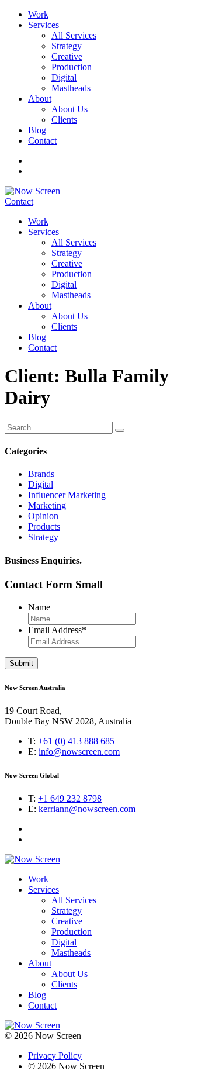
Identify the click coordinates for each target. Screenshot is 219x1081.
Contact (42, 141)
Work (38, 14)
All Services (73, 35)
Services (43, 25)
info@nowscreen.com (79, 752)
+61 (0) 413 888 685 (76, 741)
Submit (21, 663)
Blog (37, 130)
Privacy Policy (55, 1056)
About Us (69, 109)
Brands (41, 474)
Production (71, 67)
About (39, 98)
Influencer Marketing (67, 495)
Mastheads (71, 88)
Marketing (47, 505)
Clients (64, 120)
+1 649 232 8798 (70, 798)
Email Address (57, 630)
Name (39, 607)
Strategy (66, 46)
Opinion (43, 516)
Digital (64, 77)
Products (44, 526)
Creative (66, 56)
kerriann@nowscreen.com (87, 809)
